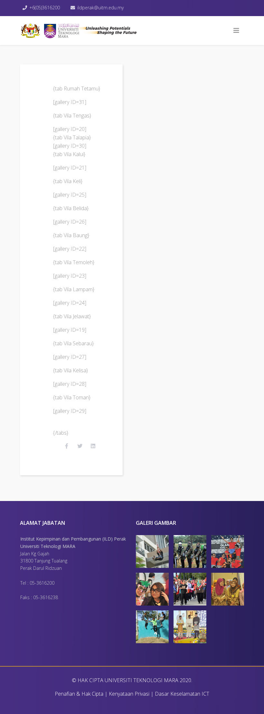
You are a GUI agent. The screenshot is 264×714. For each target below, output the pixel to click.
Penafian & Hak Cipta (79, 693)
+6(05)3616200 (44, 8)
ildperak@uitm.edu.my (100, 8)
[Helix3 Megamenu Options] (236, 30)
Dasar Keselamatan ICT (182, 693)
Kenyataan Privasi (129, 693)
